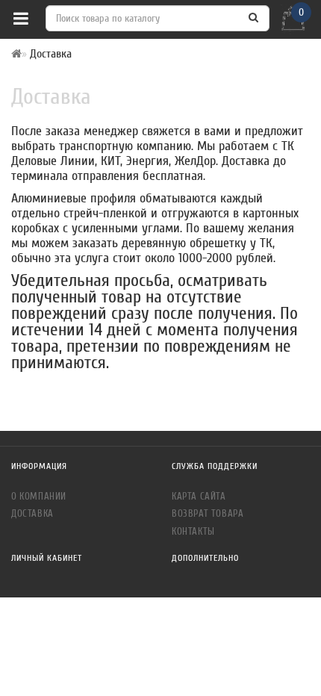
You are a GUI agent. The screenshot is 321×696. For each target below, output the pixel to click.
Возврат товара (207, 513)
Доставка (32, 513)
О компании (38, 496)
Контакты (193, 531)
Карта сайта (199, 496)
